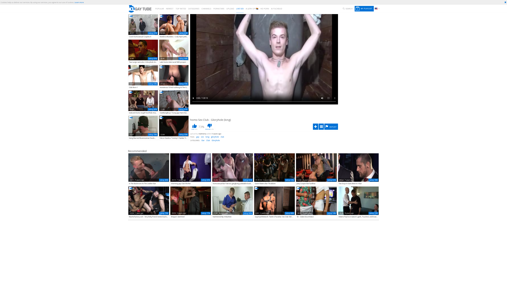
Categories (193, 8)
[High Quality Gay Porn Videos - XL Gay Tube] (140, 9)
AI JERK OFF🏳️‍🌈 (252, 8)
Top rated (181, 8)
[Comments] (321, 127)
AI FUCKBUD (276, 8)
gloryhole (215, 137)
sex (202, 137)
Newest (169, 8)
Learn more (79, 2)
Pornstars (218, 8)
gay (197, 137)
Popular (159, 8)
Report (333, 127)
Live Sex (240, 8)
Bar (203, 140)
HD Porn (264, 8)
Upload (230, 8)
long (207, 137)
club (222, 137)
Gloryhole (216, 140)
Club (208, 140)
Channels (206, 8)
